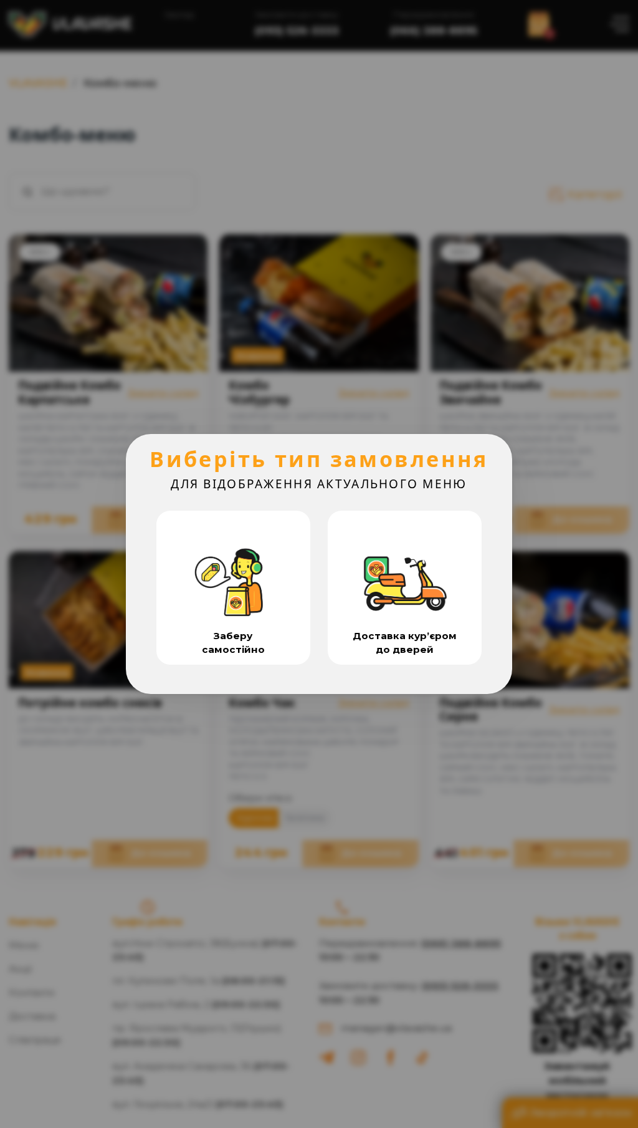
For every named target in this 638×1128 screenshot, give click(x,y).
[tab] (233, 588)
